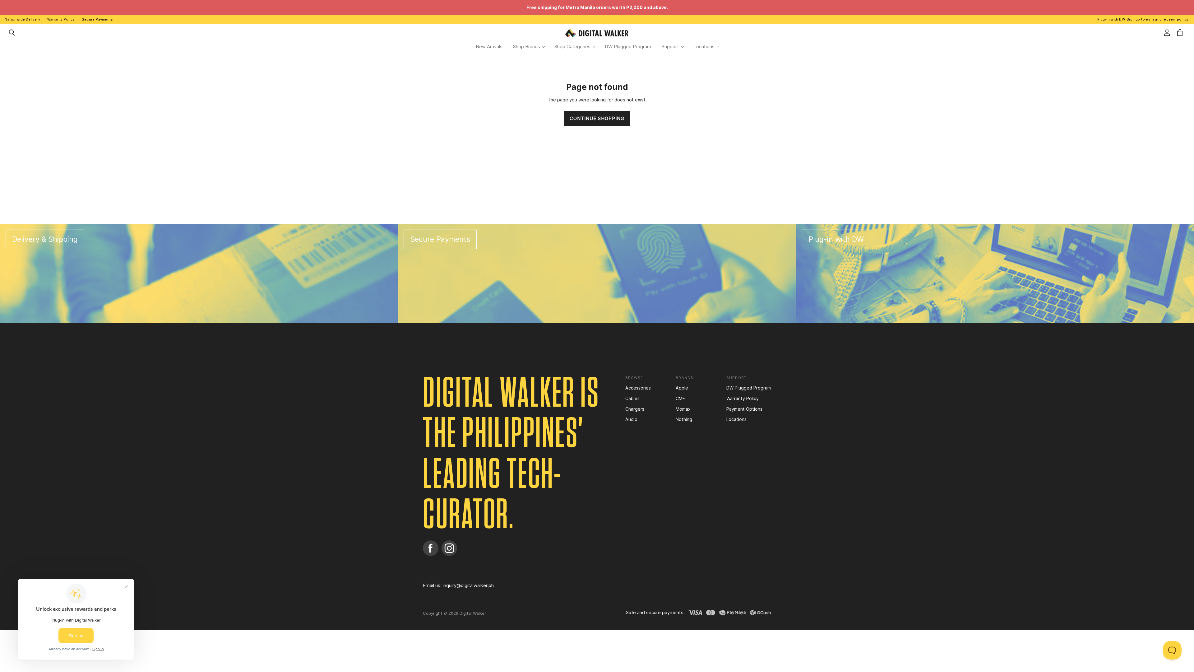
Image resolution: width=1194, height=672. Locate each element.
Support (671, 46)
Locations (704, 46)
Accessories (638, 387)
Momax (683, 409)
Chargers (634, 409)
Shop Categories (573, 46)
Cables (632, 398)
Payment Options (744, 409)
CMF (680, 398)
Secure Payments (97, 19)
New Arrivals (489, 46)
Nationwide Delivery (22, 19)
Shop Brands (527, 46)
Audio (631, 419)
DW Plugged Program (628, 46)
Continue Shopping (597, 118)
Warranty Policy (61, 19)
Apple (682, 387)
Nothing (684, 419)
